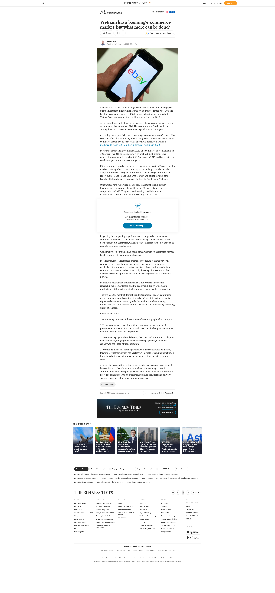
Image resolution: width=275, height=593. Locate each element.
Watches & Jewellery (148, 516)
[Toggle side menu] (39, 3)
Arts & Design (145, 519)
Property (77, 506)
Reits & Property (102, 510)
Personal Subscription (169, 516)
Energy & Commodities (105, 513)
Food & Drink (144, 506)
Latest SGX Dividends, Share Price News (184, 478)
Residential (78, 510)
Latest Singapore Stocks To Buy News (110, 482)
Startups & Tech (80, 522)
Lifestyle (143, 503)
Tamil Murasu (162, 550)
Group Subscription (169, 519)
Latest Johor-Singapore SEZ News (86, 478)
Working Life (79, 532)
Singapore (78, 516)
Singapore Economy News (146, 469)
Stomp (172, 550)
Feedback (169, 393)
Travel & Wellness (147, 525)
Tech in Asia (190, 509)
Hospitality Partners (147, 529)
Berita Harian (150, 550)
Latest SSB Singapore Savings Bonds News (128, 474)
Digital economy (107, 384)
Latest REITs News (165, 469)
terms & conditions (140, 558)
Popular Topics (81, 469)
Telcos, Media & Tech (104, 516)
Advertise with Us (168, 525)
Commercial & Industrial (83, 513)
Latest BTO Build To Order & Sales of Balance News (120, 478)
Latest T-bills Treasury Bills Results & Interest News (92, 474)
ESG (75, 529)
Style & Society (145, 513)
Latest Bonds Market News (83, 482)
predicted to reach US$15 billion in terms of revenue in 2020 (130, 145)
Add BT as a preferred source (162, 33)
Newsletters (166, 510)
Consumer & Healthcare (105, 522)
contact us (113, 558)
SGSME (188, 519)
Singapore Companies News (122, 469)
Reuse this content (152, 393)
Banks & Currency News (99, 469)
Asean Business (192, 513)
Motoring (143, 510)
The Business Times (123, 550)
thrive (188, 506)
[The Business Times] (135, 3)
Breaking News (80, 503)
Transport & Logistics (104, 519)
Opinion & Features (81, 525)
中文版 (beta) (166, 532)
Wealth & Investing (125, 506)
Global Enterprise (192, 516)
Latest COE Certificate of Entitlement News (162, 474)
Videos (164, 506)
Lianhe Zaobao (138, 550)
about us (104, 558)
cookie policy (153, 558)
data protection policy (167, 558)
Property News (181, 469)
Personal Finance (124, 510)
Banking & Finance (103, 506)
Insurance (122, 518)
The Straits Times (107, 550)
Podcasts (165, 513)
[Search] (43, 3)
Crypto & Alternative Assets (126, 514)
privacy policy (128, 558)
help (120, 558)
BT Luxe (142, 522)
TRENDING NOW (81, 423)
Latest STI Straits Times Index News (154, 478)
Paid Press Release (168, 522)
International (79, 519)
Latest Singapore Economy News (138, 482)
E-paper (164, 503)
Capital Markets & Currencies (103, 526)
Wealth (120, 503)
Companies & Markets (104, 503)
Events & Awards (167, 529)
